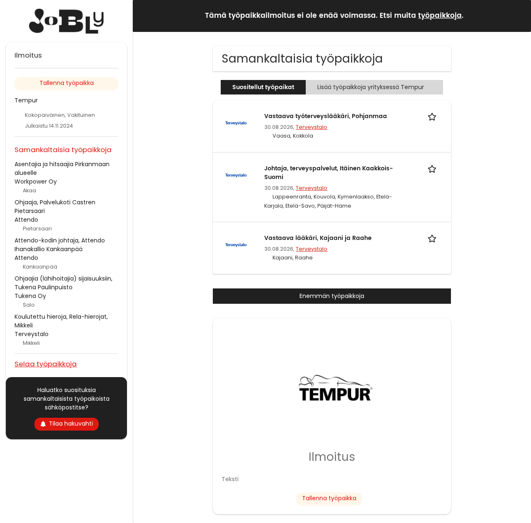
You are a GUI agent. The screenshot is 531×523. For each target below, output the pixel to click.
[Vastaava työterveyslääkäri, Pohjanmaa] (236, 123)
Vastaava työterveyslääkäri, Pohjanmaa (325, 116)
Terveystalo (311, 127)
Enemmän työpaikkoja (332, 296)
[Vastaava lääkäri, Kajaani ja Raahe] (236, 244)
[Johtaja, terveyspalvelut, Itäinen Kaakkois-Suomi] (236, 175)
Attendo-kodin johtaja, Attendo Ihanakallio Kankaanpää (60, 244)
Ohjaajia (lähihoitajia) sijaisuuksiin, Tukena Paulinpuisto (63, 282)
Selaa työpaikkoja (46, 363)
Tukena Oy (30, 296)
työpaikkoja (440, 16)
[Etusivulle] (66, 21)
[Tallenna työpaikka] (433, 116)
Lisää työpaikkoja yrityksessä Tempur (370, 87)
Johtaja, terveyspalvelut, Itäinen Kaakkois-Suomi (328, 173)
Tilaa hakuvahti (71, 423)
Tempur (26, 100)
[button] (518, 15)
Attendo (26, 219)
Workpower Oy (36, 181)
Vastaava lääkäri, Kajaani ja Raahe (318, 238)
